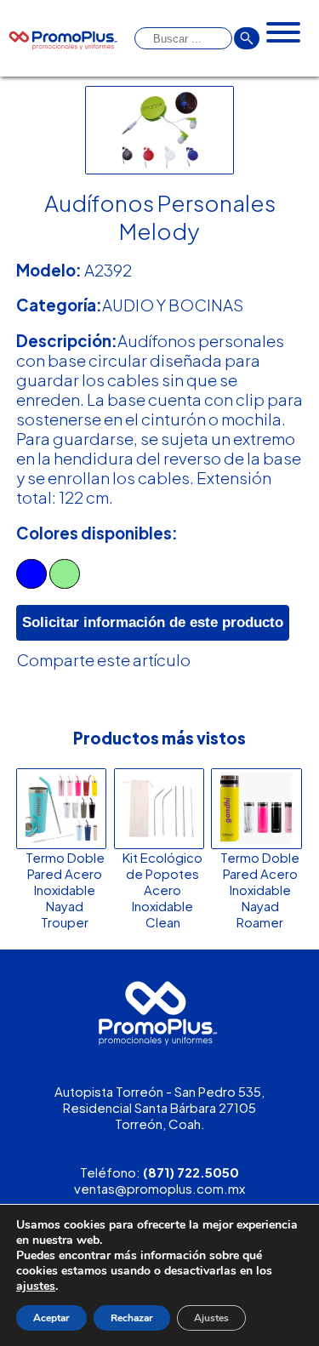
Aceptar (51, 1318)
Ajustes (211, 1318)
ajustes (35, 1286)
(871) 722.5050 (191, 1172)
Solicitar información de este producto (152, 622)
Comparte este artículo (103, 660)
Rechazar (132, 1318)
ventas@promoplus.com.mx (159, 1188)
